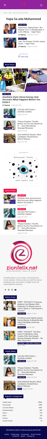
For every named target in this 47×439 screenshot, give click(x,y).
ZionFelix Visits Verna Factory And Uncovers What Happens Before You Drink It (21, 99)
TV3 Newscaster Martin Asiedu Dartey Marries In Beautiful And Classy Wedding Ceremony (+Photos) (30, 321)
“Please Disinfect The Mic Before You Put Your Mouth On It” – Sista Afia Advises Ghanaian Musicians (30, 124)
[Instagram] (8, 290)
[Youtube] (15, 290)
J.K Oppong (6, 105)
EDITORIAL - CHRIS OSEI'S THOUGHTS (29, 343)
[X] (12, 290)
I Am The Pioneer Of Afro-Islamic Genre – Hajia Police (31, 42)
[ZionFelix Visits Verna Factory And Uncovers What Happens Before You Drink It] (23, 80)
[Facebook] (5, 290)
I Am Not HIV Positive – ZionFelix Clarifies (27, 110)
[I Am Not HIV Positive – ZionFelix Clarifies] (10, 113)
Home (5, 13)
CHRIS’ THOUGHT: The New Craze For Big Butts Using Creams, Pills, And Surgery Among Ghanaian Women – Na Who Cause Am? (30, 336)
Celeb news (6, 94)
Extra (5, 141)
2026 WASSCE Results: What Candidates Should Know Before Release (29, 136)
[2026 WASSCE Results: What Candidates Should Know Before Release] (10, 138)
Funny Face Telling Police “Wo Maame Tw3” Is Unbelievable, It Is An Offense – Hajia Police (31, 29)
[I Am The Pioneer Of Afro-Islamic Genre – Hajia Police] (10, 43)
